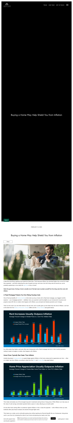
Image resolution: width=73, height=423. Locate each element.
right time (25, 285)
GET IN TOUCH (60, 5)
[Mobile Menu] (67, 5)
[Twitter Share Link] (8, 245)
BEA (34, 360)
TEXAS (45, 5)
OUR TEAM (52, 5)
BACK (6, 220)
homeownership (21, 298)
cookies (28, 417)
